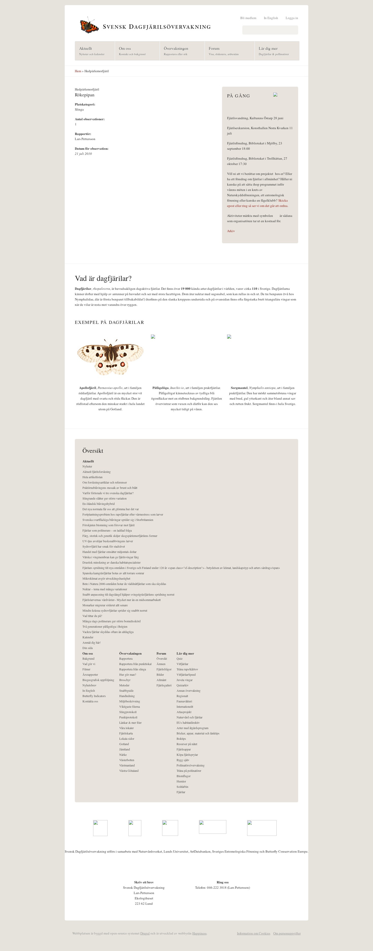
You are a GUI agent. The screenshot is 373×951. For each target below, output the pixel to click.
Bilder (160, 674)
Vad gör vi (88, 664)
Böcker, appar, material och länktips (198, 733)
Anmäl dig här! (91, 642)
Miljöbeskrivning (129, 701)
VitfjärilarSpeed (186, 674)
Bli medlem (248, 18)
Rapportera (125, 658)
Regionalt (182, 696)
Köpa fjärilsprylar (187, 754)
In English (271, 18)
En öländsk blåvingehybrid (98, 504)
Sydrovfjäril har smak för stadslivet (103, 546)
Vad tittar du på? (92, 616)
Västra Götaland (129, 770)
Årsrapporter (90, 674)
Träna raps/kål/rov (187, 669)
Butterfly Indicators (94, 696)
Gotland (124, 744)
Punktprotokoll (128, 717)
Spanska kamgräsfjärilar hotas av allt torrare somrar (113, 573)
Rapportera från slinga (132, 669)
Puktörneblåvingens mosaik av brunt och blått (109, 488)
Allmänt (161, 680)
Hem (78, 71)
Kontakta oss (90, 701)
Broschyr (124, 680)
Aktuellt (90, 51)
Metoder (124, 685)
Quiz (179, 658)
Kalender (87, 637)
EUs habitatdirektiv (188, 722)
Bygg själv (183, 760)
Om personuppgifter (287, 933)
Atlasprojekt (184, 712)
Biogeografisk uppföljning (98, 680)
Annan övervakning (188, 690)
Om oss (130, 51)
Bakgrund (88, 658)
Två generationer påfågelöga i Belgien (104, 626)
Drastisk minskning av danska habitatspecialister (111, 562)
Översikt (162, 658)
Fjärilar (181, 792)
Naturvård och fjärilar (189, 717)
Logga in (292, 18)
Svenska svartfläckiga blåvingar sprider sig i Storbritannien (117, 520)
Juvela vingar (185, 680)
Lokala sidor (126, 738)
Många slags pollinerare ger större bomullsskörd (111, 621)
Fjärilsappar (184, 749)
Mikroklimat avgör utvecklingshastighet (106, 578)
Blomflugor (184, 776)
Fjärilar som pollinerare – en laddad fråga (107, 530)
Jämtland (124, 749)
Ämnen (161, 664)
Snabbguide (126, 690)
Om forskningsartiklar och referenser (104, 482)
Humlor (181, 781)
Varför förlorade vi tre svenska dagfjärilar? (107, 493)
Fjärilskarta (126, 733)
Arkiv (231, 231)
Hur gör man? (127, 674)
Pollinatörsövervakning (191, 765)
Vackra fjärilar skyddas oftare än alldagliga (107, 632)
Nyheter (87, 466)
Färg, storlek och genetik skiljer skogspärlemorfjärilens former (119, 536)
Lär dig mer (272, 51)
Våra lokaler (126, 728)
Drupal (145, 933)
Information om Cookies (253, 933)
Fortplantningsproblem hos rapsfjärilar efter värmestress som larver (122, 514)
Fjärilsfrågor (164, 669)
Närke (123, 754)
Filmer (86, 669)
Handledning (127, 696)
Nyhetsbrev (89, 685)
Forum (222, 51)
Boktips (181, 738)
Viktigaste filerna (129, 706)
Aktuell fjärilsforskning (96, 472)
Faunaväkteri (184, 701)
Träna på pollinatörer (189, 770)
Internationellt (185, 706)
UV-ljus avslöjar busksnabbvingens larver (107, 541)
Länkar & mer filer (130, 722)
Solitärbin (182, 786)
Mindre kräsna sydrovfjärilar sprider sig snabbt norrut (114, 610)
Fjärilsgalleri (164, 685)
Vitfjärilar (182, 664)
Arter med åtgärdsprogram (192, 728)
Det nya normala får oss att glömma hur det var (110, 509)
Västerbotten (126, 760)
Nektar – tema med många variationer (104, 589)
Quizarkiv (183, 685)
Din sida (87, 648)
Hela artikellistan (92, 477)
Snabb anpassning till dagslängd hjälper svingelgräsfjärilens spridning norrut (128, 594)
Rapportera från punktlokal (135, 664)
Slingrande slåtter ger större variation (104, 498)
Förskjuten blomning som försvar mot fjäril (108, 525)
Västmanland (127, 765)
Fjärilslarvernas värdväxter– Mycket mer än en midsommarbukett (121, 600)
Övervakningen (174, 51)
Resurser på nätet (187, 744)
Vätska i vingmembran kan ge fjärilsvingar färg (110, 557)
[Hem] (186, 24)
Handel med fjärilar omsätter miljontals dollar (109, 552)
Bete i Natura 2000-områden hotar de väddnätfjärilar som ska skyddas (124, 584)
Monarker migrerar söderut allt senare (105, 605)
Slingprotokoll (128, 712)
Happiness (199, 933)
